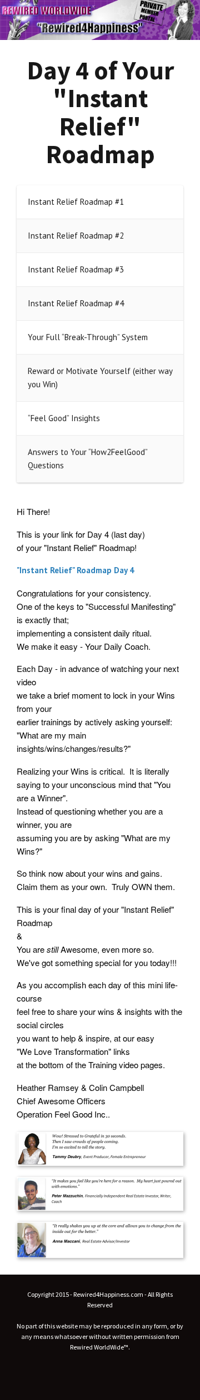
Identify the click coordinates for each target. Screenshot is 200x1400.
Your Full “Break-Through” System (88, 337)
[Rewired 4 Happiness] (100, 20)
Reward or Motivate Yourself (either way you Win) (100, 378)
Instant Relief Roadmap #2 (76, 235)
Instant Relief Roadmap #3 (76, 269)
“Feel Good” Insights (64, 418)
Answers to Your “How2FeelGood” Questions (87, 459)
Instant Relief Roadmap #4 (76, 303)
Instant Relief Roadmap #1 (76, 201)
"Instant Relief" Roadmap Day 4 (75, 570)
